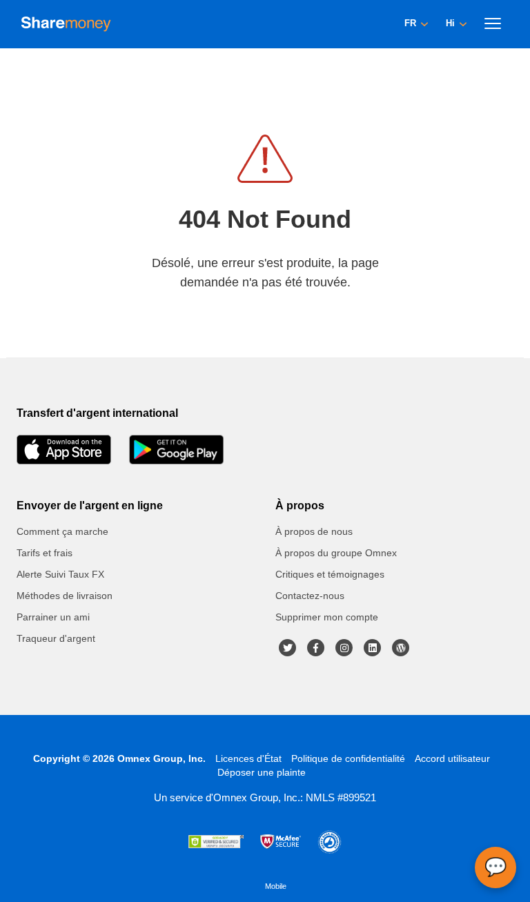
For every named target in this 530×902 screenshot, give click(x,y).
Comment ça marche (62, 531)
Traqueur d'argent (56, 638)
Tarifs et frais (44, 552)
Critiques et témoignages (329, 574)
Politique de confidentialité (348, 758)
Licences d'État (248, 758)
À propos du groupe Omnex (336, 552)
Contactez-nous (309, 595)
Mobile (275, 886)
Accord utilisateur (452, 758)
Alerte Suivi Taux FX (60, 574)
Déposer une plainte (261, 772)
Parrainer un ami (53, 616)
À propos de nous (314, 531)
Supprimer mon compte (326, 616)
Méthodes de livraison (64, 595)
